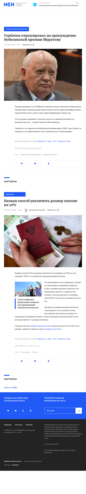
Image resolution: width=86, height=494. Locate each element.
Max (68, 141)
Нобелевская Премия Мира (31, 155)
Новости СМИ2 (10, 387)
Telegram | (62, 141)
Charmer (15, 465)
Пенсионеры (25, 352)
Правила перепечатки (12, 461)
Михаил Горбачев (50, 155)
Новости (42, 141)
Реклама (29, 425)
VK (54, 141)
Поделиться (27, 45)
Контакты (18, 425)
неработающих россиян (40, 326)
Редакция (8, 425)
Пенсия (35, 352)
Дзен (49, 141)
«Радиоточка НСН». (53, 329)
